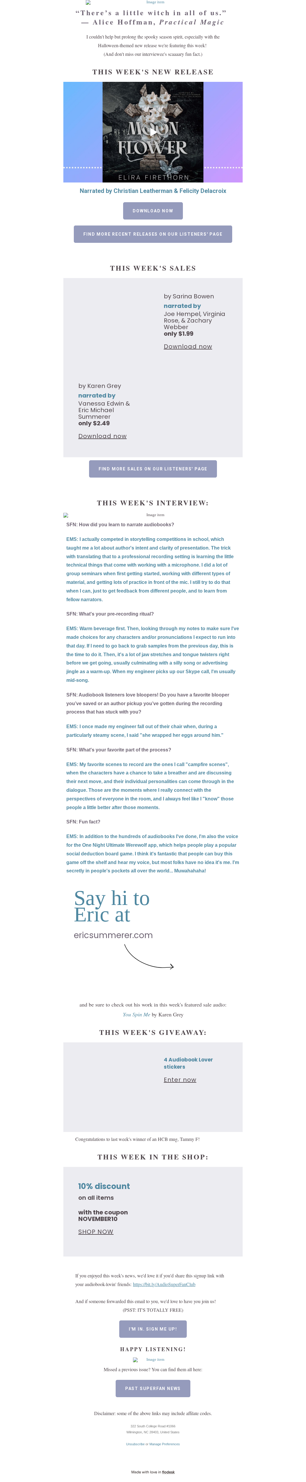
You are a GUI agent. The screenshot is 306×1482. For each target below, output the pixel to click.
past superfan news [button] (153, 1388)
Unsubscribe (135, 1444)
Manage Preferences (164, 1444)
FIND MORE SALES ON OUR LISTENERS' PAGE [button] (153, 469)
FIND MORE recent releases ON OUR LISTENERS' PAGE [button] (152, 234)
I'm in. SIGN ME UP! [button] (153, 1329)
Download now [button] (153, 210)
